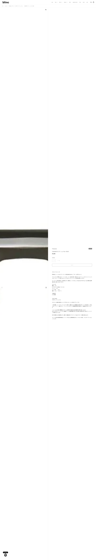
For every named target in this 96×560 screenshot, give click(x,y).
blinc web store (55, 248)
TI (54, 260)
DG (59, 260)
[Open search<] (91, 2)
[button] (2, 288)
